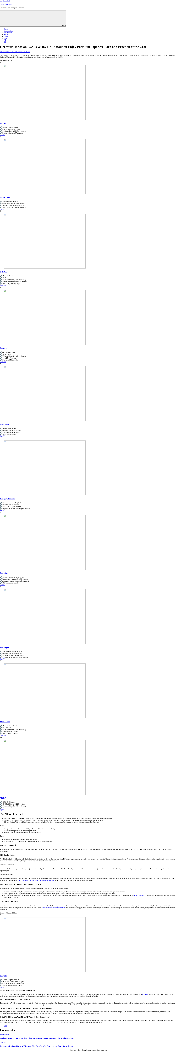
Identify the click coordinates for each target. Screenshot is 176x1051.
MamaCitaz (5, 722)
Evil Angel (4, 647)
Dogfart (3, 976)
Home (6, 29)
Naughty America (7, 499)
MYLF (3, 798)
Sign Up (2, 135)
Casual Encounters (6, 4)
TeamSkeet (4, 573)
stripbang (145, 994)
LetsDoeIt (4, 272)
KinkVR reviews (139, 895)
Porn (5, 38)
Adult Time (5, 197)
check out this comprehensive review (53, 908)
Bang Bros (4, 424)
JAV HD (3, 123)
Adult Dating (8, 33)
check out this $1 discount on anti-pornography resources (36, 880)
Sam (28, 52)
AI (5, 42)
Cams (6, 36)
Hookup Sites (8, 31)
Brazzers (3, 348)
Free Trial (3, 285)
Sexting (6, 34)
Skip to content (5, 1)
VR (5, 40)
